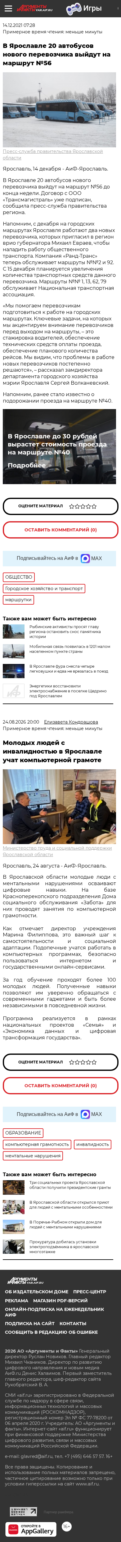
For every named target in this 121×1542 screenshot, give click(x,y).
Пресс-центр (89, 1292)
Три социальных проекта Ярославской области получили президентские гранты (70, 1185)
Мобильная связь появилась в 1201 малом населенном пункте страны (69, 649)
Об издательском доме (36, 1292)
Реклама (16, 1300)
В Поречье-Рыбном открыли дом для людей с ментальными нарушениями (65, 1224)
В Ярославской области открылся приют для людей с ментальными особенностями (71, 1205)
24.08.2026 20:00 (21, 722)
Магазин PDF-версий (60, 1300)
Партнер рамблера (58, 1512)
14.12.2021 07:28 (19, 25)
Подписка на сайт (30, 1323)
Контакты (73, 1323)
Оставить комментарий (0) (61, 530)
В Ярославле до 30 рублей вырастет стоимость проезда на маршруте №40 (57, 444)
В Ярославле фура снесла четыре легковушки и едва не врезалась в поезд (68, 669)
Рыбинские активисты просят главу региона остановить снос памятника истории (65, 631)
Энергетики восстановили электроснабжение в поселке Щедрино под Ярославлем (68, 691)
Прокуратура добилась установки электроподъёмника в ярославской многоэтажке (64, 1247)
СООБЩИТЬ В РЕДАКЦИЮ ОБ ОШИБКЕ (51, 1332)
